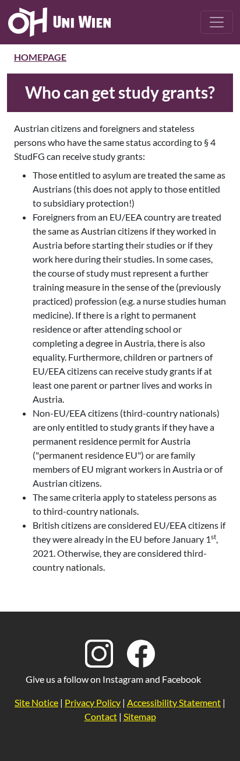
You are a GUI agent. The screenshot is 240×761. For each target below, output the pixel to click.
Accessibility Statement (174, 702)
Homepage (40, 56)
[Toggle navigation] (216, 22)
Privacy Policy (93, 702)
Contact (100, 716)
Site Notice (36, 702)
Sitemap (139, 716)
